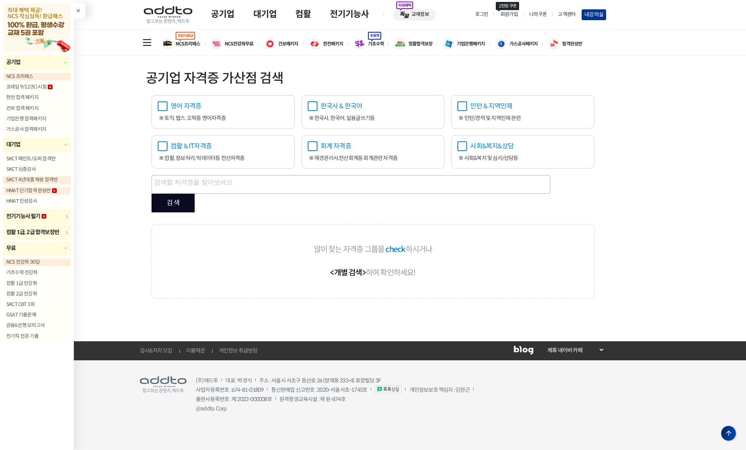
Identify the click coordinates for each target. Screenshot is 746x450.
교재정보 (420, 14)
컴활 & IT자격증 (191, 146)
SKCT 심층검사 (21, 169)
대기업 (13, 144)
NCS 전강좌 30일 (23, 262)
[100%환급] (186, 44)
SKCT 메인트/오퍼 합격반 (31, 159)
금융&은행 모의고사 (25, 325)
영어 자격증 (186, 106)
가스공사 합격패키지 (26, 129)
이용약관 (195, 350)
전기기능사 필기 (23, 216)
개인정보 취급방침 (238, 350)
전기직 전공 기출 (22, 336)
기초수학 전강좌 (22, 272)
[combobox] (351, 184)
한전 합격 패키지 (22, 97)
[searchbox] (352, 184)
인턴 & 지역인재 (491, 106)
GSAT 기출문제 (21, 315)
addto (168, 15)
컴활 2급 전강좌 (21, 294)
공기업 (13, 62)
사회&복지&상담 (492, 146)
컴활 (303, 14)
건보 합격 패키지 (22, 108)
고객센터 (566, 14)
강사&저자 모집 (156, 350)
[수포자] (374, 44)
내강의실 (593, 14)
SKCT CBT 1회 (20, 304)
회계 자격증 (336, 146)
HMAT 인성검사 (21, 201)
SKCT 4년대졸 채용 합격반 (32, 180)
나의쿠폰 (538, 14)
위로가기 (728, 433)
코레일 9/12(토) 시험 (26, 87)
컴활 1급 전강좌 (21, 283)
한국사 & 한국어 (342, 106)
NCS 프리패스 (19, 76)
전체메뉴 (147, 42)
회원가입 (508, 14)
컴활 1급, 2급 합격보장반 (32, 232)
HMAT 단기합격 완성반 (28, 191)
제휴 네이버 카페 (564, 350)
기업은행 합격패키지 (26, 119)
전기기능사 (349, 14)
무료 (11, 248)
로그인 (481, 14)
